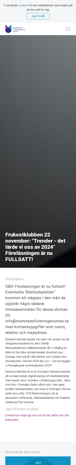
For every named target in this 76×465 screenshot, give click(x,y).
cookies (24, 5)
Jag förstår (38, 16)
